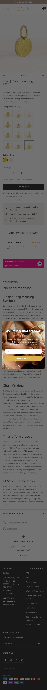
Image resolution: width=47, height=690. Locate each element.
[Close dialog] (42, 323)
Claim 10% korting (23, 358)
